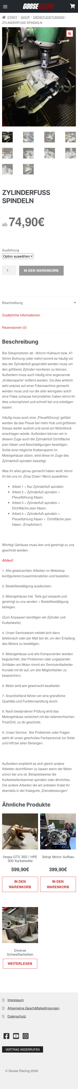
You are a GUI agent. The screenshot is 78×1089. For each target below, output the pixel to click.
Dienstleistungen (48, 17)
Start (12, 17)
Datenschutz (16, 1016)
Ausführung (10, 250)
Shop (25, 17)
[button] (5, 7)
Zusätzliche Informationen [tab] (21, 315)
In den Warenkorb (41, 270)
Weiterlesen (20, 963)
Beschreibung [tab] (12, 302)
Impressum (15, 999)
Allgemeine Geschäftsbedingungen (33, 1008)
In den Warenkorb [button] (20, 884)
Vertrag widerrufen (22, 1049)
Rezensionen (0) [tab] (14, 327)
